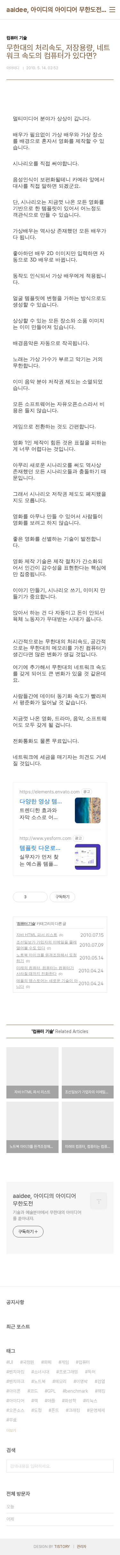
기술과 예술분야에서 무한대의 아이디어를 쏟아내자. (47, 1215)
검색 (107, 1466)
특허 (91, 1371)
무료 (13, 1420)
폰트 (55, 1410)
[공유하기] (32, 897)
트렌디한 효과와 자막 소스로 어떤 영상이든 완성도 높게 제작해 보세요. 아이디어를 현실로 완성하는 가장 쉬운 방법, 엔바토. (40, 814)
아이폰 (14, 1391)
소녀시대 (41, 1371)
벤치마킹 (16, 1371)
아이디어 (16, 1400)
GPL (51, 1391)
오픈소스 (16, 1410)
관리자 (81, 1546)
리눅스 (91, 1400)
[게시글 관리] (40, 897)
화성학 (70, 1400)
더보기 (11, 1430)
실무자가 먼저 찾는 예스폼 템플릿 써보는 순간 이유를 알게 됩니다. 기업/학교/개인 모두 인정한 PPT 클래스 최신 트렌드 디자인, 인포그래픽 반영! (40, 860)
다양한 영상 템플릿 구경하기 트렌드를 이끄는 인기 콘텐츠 (40, 801)
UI (11, 1362)
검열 (101, 1381)
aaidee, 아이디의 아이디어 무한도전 (53, 9)
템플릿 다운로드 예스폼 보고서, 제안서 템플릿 (40, 848)
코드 (34, 1391)
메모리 (61, 1381)
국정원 (28, 1362)
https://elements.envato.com (50, 791)
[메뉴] (112, 9)
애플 (51, 1400)
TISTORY (62, 1546)
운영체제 (97, 1410)
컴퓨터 (84, 1362)
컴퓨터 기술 (26, 923)
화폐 (48, 1362)
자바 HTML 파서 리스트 (36, 934)
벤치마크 (16, 1381)
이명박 (82, 1381)
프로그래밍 (68, 1371)
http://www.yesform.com (45, 838)
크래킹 (74, 1410)
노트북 (39, 1381)
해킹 (101, 1391)
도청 (38, 1410)
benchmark (76, 1391)
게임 (65, 1362)
